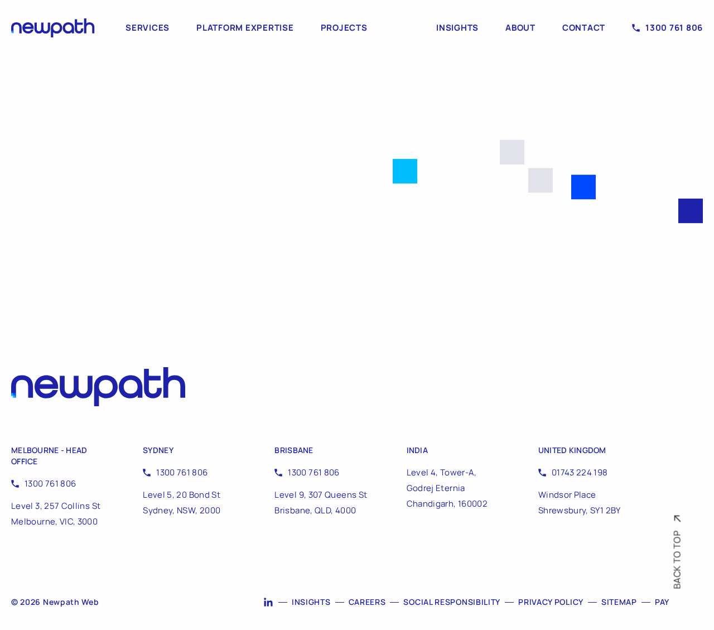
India (417, 450)
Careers (367, 602)
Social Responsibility (451, 602)
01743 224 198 (580, 472)
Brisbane (293, 450)
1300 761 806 (674, 27)
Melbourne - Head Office (49, 456)
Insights (457, 27)
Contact (583, 27)
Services (148, 27)
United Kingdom (572, 450)
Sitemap (619, 602)
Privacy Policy (550, 602)
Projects (344, 27)
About (520, 27)
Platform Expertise (245, 27)
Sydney (158, 450)
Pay (662, 602)
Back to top (677, 560)
